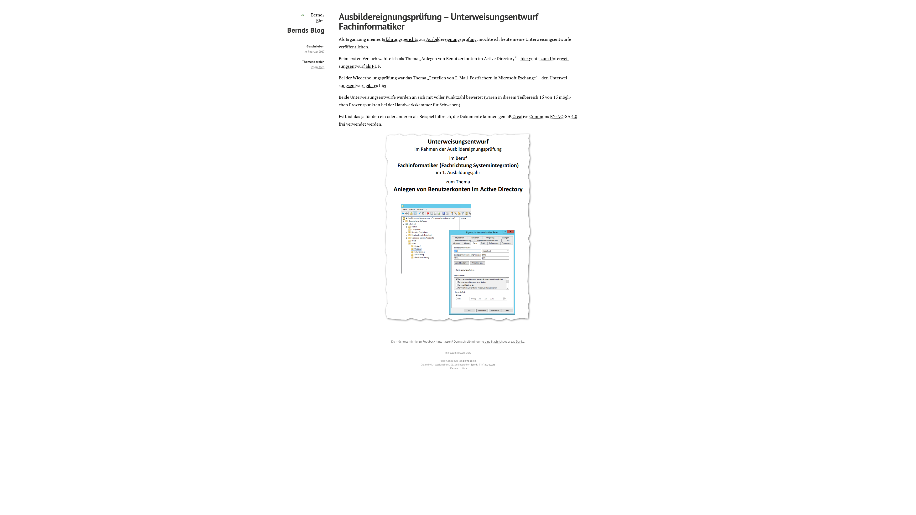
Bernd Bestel (469, 360)
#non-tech (317, 67)
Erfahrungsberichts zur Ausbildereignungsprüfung (429, 39)
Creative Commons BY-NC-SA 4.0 (544, 116)
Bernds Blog (305, 30)
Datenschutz (464, 352)
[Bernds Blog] (312, 20)
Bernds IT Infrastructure (483, 364)
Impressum (451, 352)
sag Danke (517, 342)
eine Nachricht (494, 342)
